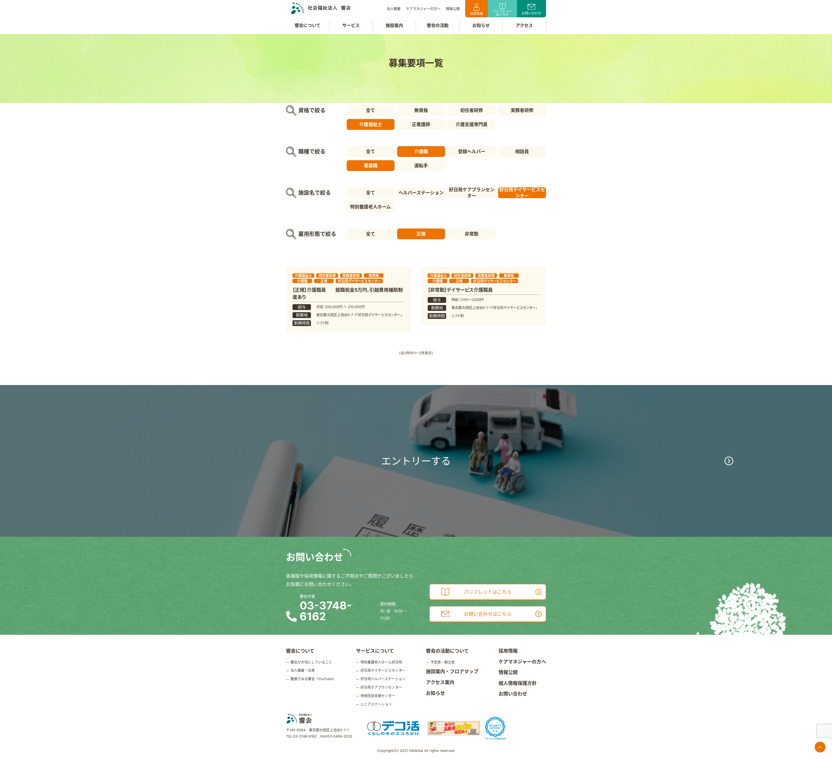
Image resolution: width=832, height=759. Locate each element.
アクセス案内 (440, 682)
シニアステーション (376, 704)
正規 (421, 234)
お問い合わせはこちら (488, 614)
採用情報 (476, 13)
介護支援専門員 (472, 124)
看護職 (370, 165)
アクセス (524, 25)
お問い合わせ (531, 13)
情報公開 (508, 672)
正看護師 (421, 124)
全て (370, 110)
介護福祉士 (370, 124)
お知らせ (435, 693)
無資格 (421, 110)
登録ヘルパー (471, 151)
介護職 (421, 151)
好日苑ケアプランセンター (471, 192)
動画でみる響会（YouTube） (313, 679)
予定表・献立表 (443, 662)
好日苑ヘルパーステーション (383, 679)
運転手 (421, 165)
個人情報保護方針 (518, 683)
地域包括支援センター (378, 696)
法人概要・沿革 (303, 670)
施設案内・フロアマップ (452, 671)
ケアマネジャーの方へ (522, 661)
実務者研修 (522, 110)
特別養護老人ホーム (370, 206)
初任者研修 (471, 110)
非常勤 (471, 234)
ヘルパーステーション (421, 192)
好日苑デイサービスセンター (522, 192)
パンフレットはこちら (502, 12)
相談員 (522, 151)
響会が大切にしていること (311, 662)
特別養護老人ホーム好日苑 (381, 662)
